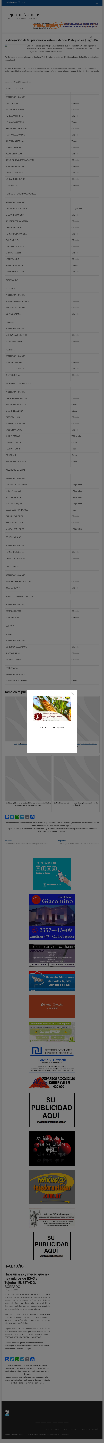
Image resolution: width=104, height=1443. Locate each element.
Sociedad (95, 1429)
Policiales (74, 1429)
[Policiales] (55, 1422)
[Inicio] (38, 1422)
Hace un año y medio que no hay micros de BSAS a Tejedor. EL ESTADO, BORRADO (27, 1280)
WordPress (42, 1434)
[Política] (43, 1422)
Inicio (47, 1429)
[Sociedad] (66, 1422)
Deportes (84, 1429)
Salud (65, 1429)
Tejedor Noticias (23, 14)
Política (56, 1429)
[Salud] (49, 1422)
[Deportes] (60, 1422)
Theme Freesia (33, 1434)
